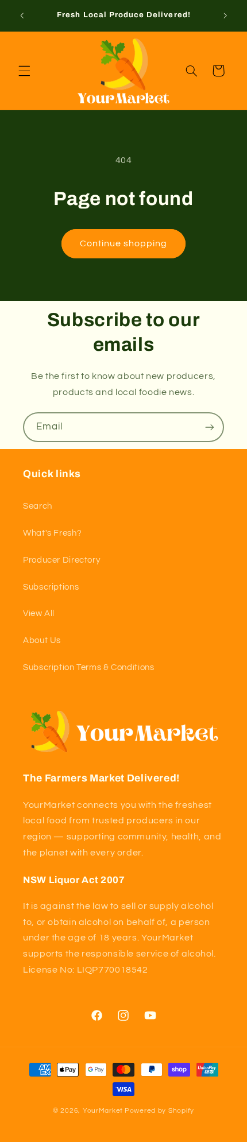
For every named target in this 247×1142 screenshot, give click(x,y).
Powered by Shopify (159, 1111)
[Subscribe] (209, 427)
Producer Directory (61, 560)
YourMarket (103, 1111)
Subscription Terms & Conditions (89, 667)
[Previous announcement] (21, 15)
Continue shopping (124, 243)
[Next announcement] (225, 15)
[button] (24, 70)
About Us (42, 640)
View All (39, 613)
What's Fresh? (52, 533)
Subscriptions (51, 587)
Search (37, 506)
